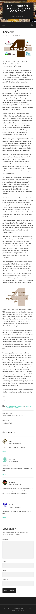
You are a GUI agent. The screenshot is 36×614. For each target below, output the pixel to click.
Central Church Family (18, 406)
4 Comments (17, 35)
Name (4, 561)
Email (4, 570)
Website (5, 579)
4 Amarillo (9, 406)
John (7, 407)
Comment (6, 539)
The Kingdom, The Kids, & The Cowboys (18, 9)
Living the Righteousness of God (12, 414)
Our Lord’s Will (7, 422)
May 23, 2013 (6, 35)
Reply (4, 451)
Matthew (11, 407)
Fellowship (28, 406)
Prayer (17, 407)
